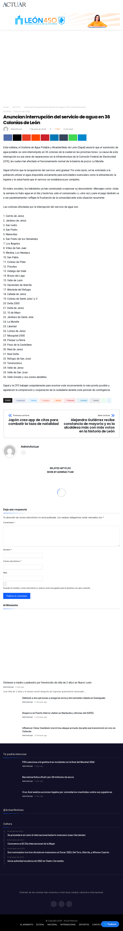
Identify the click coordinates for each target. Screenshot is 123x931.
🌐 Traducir (110, 924)
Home (6, 107)
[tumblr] (63, 137)
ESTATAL (16, 107)
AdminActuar (16, 129)
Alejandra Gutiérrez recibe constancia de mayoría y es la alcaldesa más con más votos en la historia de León (89, 424)
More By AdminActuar (60, 472)
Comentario (9, 522)
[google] (26, 137)
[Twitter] (61, 904)
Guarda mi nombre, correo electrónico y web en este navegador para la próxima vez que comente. (46, 588)
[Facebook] (54, 904)
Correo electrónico (12, 561)
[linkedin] (54, 137)
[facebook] (8, 137)
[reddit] (35, 137)
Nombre (7, 549)
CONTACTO (97, 924)
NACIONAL (52, 924)
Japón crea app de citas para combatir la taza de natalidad (33, 420)
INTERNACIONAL (68, 924)
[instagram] (69, 904)
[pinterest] (45, 137)
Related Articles (60, 468)
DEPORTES (84, 924)
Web (5, 572)
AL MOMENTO (26, 924)
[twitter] (17, 137)
